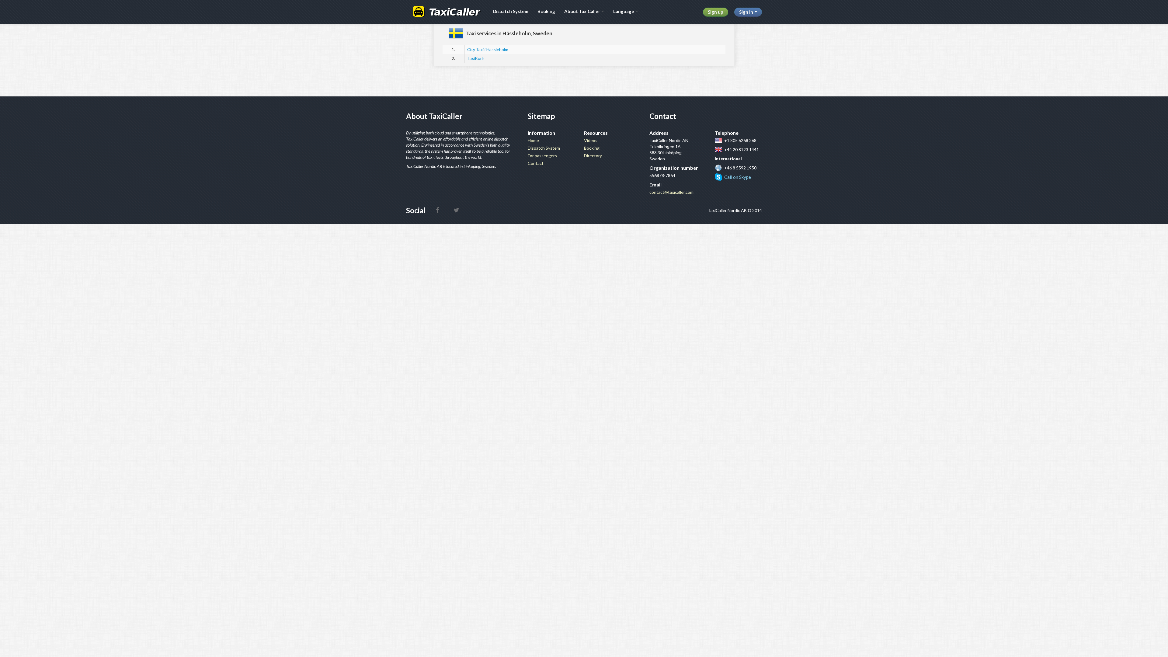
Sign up (715, 12)
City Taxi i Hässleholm (487, 49)
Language (624, 11)
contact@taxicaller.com (671, 192)
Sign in (746, 12)
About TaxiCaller (582, 11)
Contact (536, 163)
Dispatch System (510, 11)
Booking (546, 11)
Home (533, 140)
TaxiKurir (475, 58)
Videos (590, 140)
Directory (593, 155)
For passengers (542, 155)
